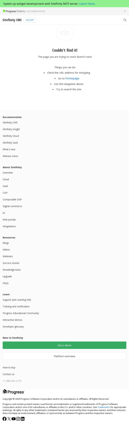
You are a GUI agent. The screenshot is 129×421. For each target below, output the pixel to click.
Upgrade (7, 276)
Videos (6, 249)
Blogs (6, 242)
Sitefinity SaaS (10, 142)
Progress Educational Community (21, 313)
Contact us (8, 374)
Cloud (6, 179)
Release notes (10, 156)
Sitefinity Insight (11, 129)
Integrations (9, 226)
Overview (8, 172)
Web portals (9, 219)
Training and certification (16, 306)
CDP (5, 192)
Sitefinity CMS (10, 122)
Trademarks (103, 407)
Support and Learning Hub (17, 299)
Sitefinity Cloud (11, 135)
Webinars (8, 256)
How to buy (9, 367)
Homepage (72, 78)
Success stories (11, 263)
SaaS (5, 186)
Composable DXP (12, 199)
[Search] (125, 19)
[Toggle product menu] (125, 11)
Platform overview (64, 356)
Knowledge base (12, 269)
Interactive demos (12, 319)
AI (4, 212)
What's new (9, 149)
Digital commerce (12, 206)
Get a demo (64, 345)
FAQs (6, 283)
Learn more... (88, 4)
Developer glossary (13, 326)
